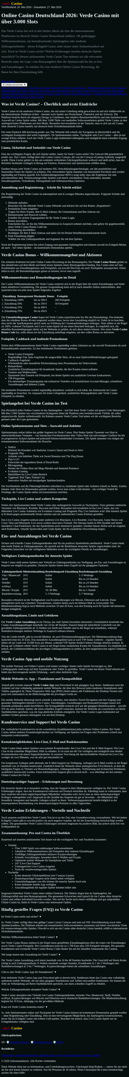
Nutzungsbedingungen (27, 1055)
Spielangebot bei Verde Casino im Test (22, 90)
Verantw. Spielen (91, 1055)
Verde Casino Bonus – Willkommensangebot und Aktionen (94, 87)
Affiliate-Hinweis (49, 1055)
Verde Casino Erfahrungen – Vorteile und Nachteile (90, 94)
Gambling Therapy (18, 1042)
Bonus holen (8, 81)
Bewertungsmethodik (70, 1055)
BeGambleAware (41, 1042)
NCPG (58, 1042)
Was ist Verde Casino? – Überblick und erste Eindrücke (31, 87)
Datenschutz (7, 1055)
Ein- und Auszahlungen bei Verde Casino (67, 90)
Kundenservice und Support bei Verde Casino (36, 94)
